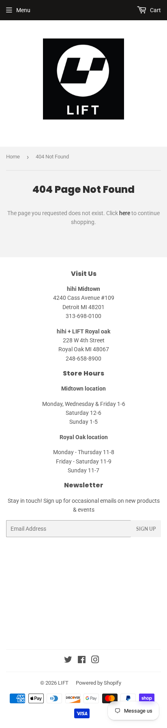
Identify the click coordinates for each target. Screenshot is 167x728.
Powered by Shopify (98, 683)
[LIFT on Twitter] (68, 661)
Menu (23, 10)
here (124, 213)
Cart (155, 10)
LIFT (63, 683)
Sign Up (146, 529)
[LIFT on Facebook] (81, 661)
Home (13, 157)
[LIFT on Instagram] (95, 661)
